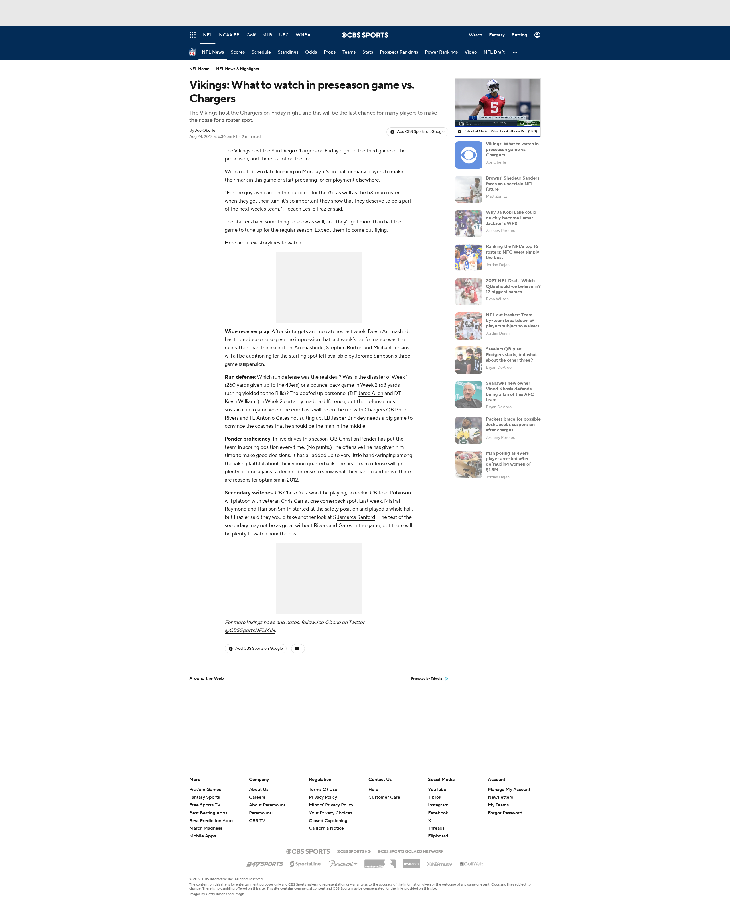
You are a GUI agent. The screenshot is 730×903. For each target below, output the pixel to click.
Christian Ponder (358, 439)
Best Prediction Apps (211, 820)
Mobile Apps (202, 836)
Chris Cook (295, 493)
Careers (257, 797)
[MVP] (411, 862)
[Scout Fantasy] (440, 864)
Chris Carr (292, 501)
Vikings (242, 151)
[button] (515, 52)
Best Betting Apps (208, 813)
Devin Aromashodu (389, 331)
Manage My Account (509, 789)
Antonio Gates (272, 418)
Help (373, 789)
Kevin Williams (241, 401)
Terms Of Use (323, 789)
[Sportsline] (305, 863)
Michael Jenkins (391, 348)
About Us (258, 789)
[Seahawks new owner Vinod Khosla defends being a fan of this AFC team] (468, 394)
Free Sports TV (204, 805)
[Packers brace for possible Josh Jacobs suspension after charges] (468, 430)
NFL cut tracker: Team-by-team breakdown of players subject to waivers (512, 320)
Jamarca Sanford (356, 517)
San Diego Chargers (294, 151)
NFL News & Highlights (237, 69)
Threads (436, 828)
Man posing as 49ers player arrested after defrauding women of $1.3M (508, 462)
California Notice (326, 823)
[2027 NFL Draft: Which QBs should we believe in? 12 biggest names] (468, 291)
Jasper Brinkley (348, 418)
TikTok (434, 797)
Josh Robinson (394, 493)
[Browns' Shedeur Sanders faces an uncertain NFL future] (468, 189)
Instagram (438, 805)
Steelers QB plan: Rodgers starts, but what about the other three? (511, 354)
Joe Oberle (205, 130)
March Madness (205, 828)
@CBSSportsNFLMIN (250, 630)
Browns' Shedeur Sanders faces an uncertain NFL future (512, 183)
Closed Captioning (328, 815)
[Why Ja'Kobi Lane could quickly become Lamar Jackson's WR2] (468, 223)
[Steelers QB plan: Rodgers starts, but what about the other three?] (468, 360)
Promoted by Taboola (426, 679)
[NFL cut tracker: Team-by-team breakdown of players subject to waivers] (468, 326)
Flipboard (438, 836)
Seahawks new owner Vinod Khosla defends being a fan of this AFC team (510, 391)
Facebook (438, 813)
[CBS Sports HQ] (354, 851)
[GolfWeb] (472, 864)
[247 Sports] (264, 863)
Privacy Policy (323, 797)
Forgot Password (505, 813)
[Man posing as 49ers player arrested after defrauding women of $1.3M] (468, 464)
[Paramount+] (343, 862)
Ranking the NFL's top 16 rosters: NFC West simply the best (512, 252)
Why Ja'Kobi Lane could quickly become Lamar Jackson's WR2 (511, 217)
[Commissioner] (380, 862)
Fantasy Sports (204, 797)
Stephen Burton (344, 348)
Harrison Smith (274, 509)
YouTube (437, 789)
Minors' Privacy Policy (331, 805)
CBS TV (257, 820)
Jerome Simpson (374, 356)
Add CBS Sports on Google (421, 131)
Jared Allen (370, 393)
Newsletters (500, 797)
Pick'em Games (205, 789)
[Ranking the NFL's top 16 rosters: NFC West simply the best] (468, 257)
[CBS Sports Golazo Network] (411, 851)
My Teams (498, 805)
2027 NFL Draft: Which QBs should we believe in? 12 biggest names (513, 286)
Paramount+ (261, 813)
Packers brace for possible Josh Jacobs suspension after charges (513, 424)
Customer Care (384, 797)
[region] (497, 103)
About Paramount (267, 805)
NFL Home (199, 69)
